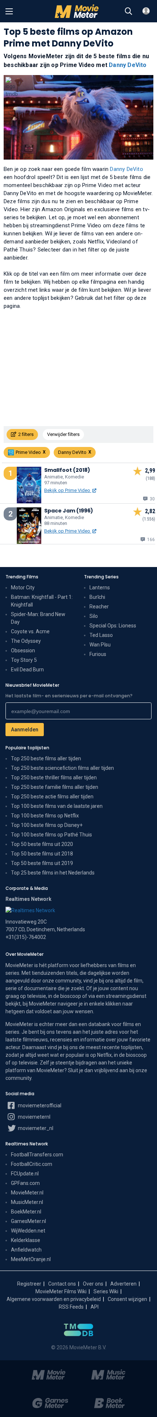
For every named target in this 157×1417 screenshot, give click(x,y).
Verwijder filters (63, 434)
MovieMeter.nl (27, 1193)
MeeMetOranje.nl (31, 1259)
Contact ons (62, 1284)
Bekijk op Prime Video (67, 490)
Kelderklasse (25, 1240)
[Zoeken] (128, 11)
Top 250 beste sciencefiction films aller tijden (62, 768)
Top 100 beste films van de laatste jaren (57, 806)
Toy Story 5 (24, 660)
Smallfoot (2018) (67, 470)
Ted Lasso (101, 635)
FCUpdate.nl (25, 1174)
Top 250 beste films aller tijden (46, 758)
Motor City (23, 587)
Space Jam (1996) (68, 510)
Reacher (99, 606)
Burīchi (97, 597)
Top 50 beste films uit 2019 (42, 863)
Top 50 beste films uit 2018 (42, 854)
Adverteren (123, 1284)
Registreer (29, 1284)
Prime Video (28, 452)
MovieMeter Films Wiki (61, 1291)
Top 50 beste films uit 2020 (42, 844)
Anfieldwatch (26, 1250)
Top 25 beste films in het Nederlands (53, 873)
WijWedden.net (28, 1231)
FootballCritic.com (31, 1164)
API (95, 1307)
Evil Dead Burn (27, 669)
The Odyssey (26, 641)
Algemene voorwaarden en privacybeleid (54, 1299)
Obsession (23, 650)
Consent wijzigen (127, 1299)
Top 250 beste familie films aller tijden (54, 787)
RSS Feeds (71, 1307)
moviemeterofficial (39, 1105)
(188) (150, 478)
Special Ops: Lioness (112, 626)
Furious (97, 654)
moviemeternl (33, 1117)
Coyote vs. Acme (30, 631)
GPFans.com (25, 1183)
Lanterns (99, 587)
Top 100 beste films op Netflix (45, 815)
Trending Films (21, 577)
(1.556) (148, 519)
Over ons (93, 1284)
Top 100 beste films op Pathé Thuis (51, 835)
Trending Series (101, 577)
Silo (93, 616)
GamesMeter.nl (28, 1221)
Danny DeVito (127, 64)
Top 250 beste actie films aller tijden (52, 796)
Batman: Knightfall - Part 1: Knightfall (42, 601)
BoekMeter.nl (26, 1212)
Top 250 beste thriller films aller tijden (54, 777)
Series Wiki (105, 1291)
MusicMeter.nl (27, 1202)
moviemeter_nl (35, 1128)
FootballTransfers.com (37, 1154)
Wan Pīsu (100, 645)
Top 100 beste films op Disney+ (47, 825)
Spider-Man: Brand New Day (38, 618)
